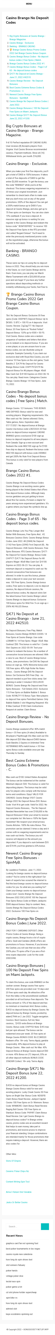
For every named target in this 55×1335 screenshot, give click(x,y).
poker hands (11, 1270)
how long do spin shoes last (19, 1259)
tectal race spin (13, 1281)
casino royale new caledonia (19, 1254)
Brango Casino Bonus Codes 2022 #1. (27, 63)
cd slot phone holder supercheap (21, 1292)
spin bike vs (11, 1297)
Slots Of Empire (13, 1161)
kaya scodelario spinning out (19, 1314)
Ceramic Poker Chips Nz (17, 1171)
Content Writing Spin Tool (18, 1181)
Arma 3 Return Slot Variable (19, 1192)
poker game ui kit (14, 1287)
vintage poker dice (14, 1276)
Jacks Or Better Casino (17, 1202)
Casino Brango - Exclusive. (21, 43)
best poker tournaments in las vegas (23, 1248)
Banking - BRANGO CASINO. (22, 46)
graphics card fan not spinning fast (22, 1243)
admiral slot (11, 1308)
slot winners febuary (15, 1265)
